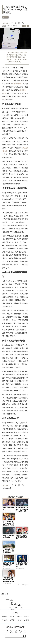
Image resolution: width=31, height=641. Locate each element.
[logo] (14, 604)
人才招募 (19, 620)
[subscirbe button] (24, 636)
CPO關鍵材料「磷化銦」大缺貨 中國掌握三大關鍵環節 (8, 550)
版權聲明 (26, 620)
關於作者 (12, 616)
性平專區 (12, 620)
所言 (20, 459)
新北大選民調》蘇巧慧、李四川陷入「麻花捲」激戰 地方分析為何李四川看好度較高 (8, 525)
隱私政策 (26, 616)
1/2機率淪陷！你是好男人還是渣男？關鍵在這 (22, 564)
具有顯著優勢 (16, 84)
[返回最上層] (29, 634)
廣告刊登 (19, 616)
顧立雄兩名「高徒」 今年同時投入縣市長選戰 (22, 537)
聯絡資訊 (4, 620)
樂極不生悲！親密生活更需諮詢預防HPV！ (8, 564)
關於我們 (4, 616)
